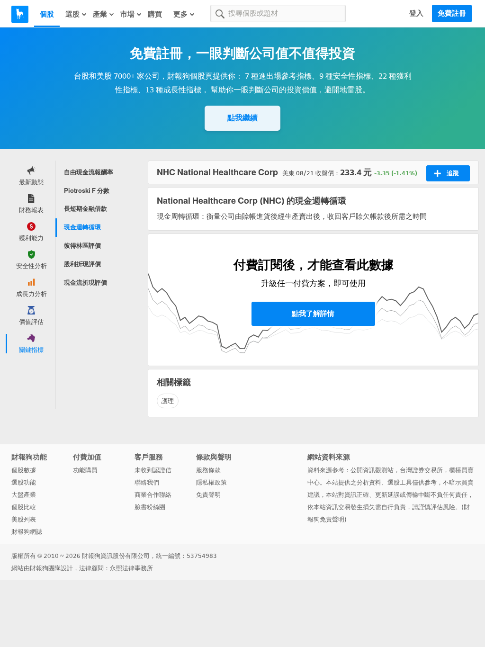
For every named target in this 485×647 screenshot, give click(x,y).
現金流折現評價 (85, 282)
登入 (416, 13)
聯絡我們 (147, 482)
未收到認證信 (153, 470)
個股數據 (23, 470)
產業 (100, 14)
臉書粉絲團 (150, 507)
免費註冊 (452, 13)
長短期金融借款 (85, 208)
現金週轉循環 (82, 227)
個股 (47, 14)
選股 (72, 14)
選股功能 (23, 482)
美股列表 (23, 519)
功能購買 (85, 470)
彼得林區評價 (82, 245)
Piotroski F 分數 (86, 190)
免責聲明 (208, 494)
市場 (127, 14)
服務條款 (208, 470)
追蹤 (453, 173)
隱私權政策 (211, 482)
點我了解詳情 (313, 313)
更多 (180, 14)
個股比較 (23, 507)
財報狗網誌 (26, 531)
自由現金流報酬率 (88, 172)
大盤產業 (23, 494)
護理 (168, 400)
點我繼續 (242, 117)
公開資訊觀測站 (372, 470)
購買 (155, 14)
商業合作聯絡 (153, 494)
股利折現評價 (82, 264)
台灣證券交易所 (421, 470)
